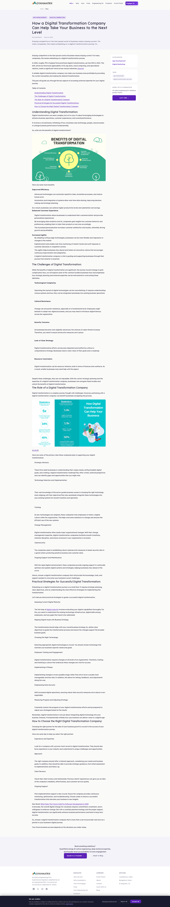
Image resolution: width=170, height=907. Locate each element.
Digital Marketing (118, 64)
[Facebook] (46, 889)
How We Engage (80, 883)
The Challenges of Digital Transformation (50, 96)
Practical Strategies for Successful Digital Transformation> (56, 103)
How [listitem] (82, 3)
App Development (119, 61)
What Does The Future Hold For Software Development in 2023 (64, 804)
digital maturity (52, 609)
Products (77, 893)
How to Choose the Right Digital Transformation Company (56, 106)
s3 (37, 450)
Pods (75, 887)
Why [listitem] (77, 3)
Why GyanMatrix (80, 880)
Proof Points (100, 877)
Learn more (69, 904)
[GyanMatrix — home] (42, 3)
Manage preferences (109, 901)
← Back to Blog (97, 856)
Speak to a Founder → (75, 856)
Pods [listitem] (88, 3)
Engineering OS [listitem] (97, 3)
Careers (99, 883)
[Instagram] (42, 889)
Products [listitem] (108, 3)
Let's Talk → (124, 98)
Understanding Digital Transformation (48, 93)
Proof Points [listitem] (118, 3)
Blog (98, 890)
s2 (35, 450)
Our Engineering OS (81, 890)
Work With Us (101, 887)
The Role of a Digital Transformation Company (52, 100)
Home (42, 9)
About (98, 880)
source (80, 68)
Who (71, 3)
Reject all (124, 901)
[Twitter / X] (38, 889)
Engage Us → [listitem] (131, 3)
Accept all (135, 901)
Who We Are (78, 877)
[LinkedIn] (33, 889)
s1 (33, 450)
